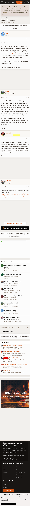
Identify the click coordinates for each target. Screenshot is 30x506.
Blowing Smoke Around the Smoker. (12, 355)
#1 (28, 39)
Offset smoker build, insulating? (13, 296)
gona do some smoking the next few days (15, 364)
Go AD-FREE (8, 490)
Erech (5, 269)
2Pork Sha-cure (8, 321)
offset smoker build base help (12, 274)
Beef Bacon (6, 370)
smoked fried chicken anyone (11, 351)
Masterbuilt (13, 54)
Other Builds (13, 297)
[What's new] (24, 2)
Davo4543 (7, 304)
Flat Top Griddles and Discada (11, 348)
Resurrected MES (9, 288)
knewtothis (7, 276)
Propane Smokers (18, 321)
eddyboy (6, 297)
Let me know (5, 12)
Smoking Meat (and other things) (21, 473)
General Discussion (13, 269)
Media (17, 469)
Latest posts (5, 342)
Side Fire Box (14, 276)
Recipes (18, 466)
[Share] (26, 39)
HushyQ (6, 283)
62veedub (7, 312)
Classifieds (19, 477)
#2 (28, 97)
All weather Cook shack (11, 303)
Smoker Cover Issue (10, 310)
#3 (28, 139)
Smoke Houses (15, 304)
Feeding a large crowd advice (12, 281)
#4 (28, 186)
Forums (4, 469)
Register (5, 487)
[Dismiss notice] (27, 7)
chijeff (3, 22)
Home (4, 466)
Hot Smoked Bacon (8, 374)
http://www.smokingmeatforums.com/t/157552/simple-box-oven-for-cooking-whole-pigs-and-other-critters (15, 196)
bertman (6, 290)
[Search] (28, 2)
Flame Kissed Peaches (15, 358)
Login (4, 484)
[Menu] (2, 2)
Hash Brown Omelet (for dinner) (12, 345)
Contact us (5, 472)
